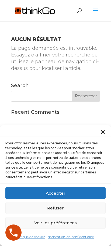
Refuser (55, 208)
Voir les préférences (55, 222)
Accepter (55, 193)
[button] (103, 132)
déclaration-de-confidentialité (71, 237)
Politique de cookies (30, 237)
